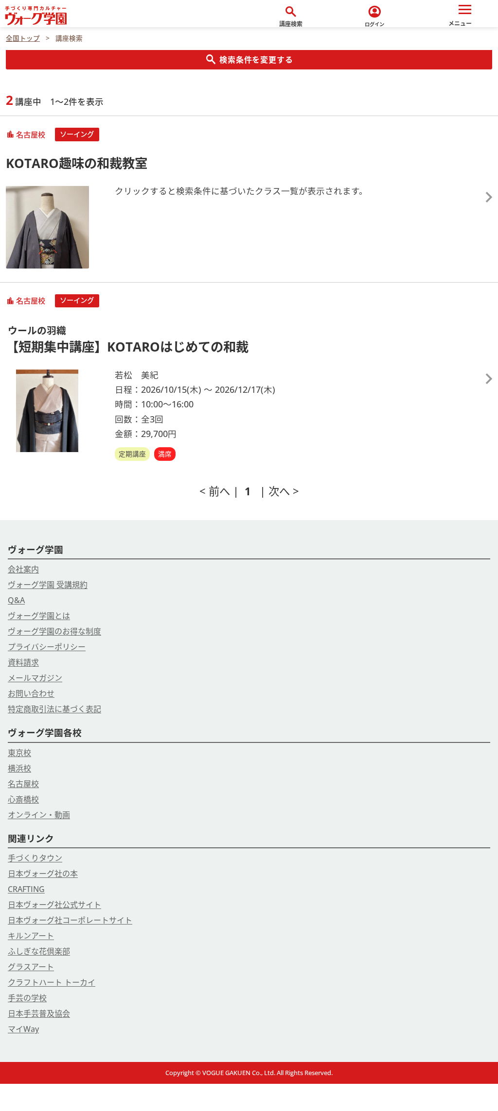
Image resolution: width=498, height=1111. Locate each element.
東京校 (19, 752)
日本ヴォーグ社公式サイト (54, 904)
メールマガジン (35, 678)
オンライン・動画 (39, 814)
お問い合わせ (31, 693)
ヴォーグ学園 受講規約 (48, 584)
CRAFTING (26, 889)
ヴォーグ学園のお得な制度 (54, 631)
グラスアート (31, 966)
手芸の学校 (27, 998)
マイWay (23, 1029)
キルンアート (31, 935)
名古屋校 (23, 783)
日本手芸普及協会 (39, 1013)
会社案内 (23, 569)
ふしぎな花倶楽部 (39, 951)
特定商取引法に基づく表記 (54, 709)
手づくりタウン (35, 858)
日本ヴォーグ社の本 (43, 873)
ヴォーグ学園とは (39, 615)
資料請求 (23, 662)
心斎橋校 (23, 799)
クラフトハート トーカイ (51, 982)
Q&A (16, 600)
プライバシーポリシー (47, 646)
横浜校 (19, 768)
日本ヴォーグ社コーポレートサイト (70, 920)
